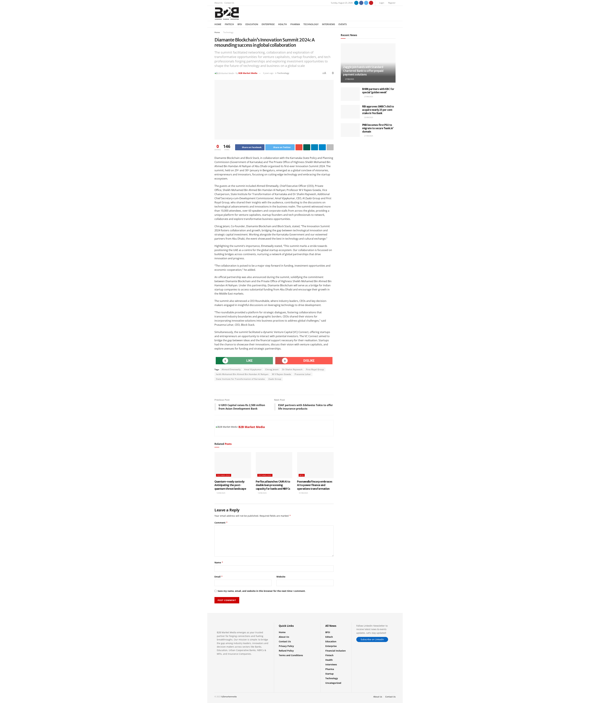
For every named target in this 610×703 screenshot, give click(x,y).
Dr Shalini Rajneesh (292, 369)
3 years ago (268, 73)
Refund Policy (286, 650)
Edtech (329, 636)
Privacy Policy (286, 646)
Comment (221, 522)
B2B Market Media (247, 73)
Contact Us (229, 2)
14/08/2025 (220, 493)
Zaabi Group (274, 379)
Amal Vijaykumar (253, 369)
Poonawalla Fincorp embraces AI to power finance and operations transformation (314, 485)
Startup (329, 673)
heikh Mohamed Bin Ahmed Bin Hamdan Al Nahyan (242, 374)
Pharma (295, 24)
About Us (218, 2)
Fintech (229, 24)
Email (218, 576)
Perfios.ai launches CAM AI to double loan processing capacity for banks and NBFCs (273, 485)
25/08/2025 (368, 117)
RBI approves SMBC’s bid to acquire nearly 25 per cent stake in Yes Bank (378, 110)
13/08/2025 (262, 493)
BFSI (239, 24)
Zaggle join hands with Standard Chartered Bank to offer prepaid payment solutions (363, 70)
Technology (311, 24)
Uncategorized (333, 682)
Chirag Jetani (272, 369)
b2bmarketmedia (229, 696)
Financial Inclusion (335, 650)
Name (218, 562)
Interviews (328, 24)
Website (280, 576)
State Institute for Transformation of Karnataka (240, 379)
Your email (352, 153)
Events (343, 24)
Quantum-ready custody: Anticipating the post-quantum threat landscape (230, 485)
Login (381, 2)
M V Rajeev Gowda (281, 374)
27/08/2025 (349, 79)
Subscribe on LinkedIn (372, 639)
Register (392, 2)
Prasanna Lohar (303, 374)
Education (251, 24)
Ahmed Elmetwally (231, 369)
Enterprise (268, 24)
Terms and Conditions (291, 655)
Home (217, 24)
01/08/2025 (303, 493)
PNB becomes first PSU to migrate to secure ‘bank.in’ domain (377, 128)
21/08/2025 (368, 136)
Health (282, 24)
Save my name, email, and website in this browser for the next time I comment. (261, 590)
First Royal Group (315, 369)
